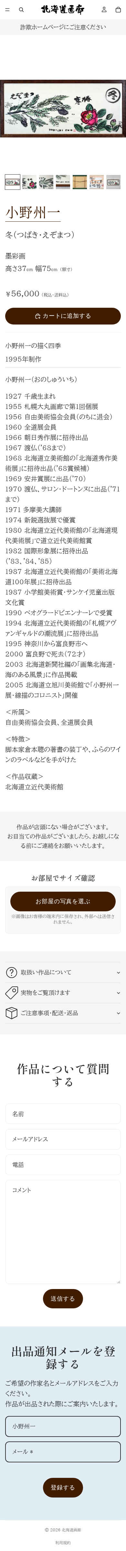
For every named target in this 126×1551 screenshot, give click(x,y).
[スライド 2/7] (29, 182)
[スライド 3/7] (46, 182)
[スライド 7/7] (113, 182)
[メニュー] (7, 9)
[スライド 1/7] (12, 182)
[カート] (118, 10)
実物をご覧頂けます (45, 992)
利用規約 (63, 1543)
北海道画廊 (71, 1530)
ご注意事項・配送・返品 (49, 1013)
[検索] (21, 10)
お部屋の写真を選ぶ (63, 901)
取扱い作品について (46, 972)
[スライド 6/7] (96, 182)
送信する (63, 1298)
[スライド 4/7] (63, 182)
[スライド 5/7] (80, 182)
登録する (63, 1487)
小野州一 (33, 211)
